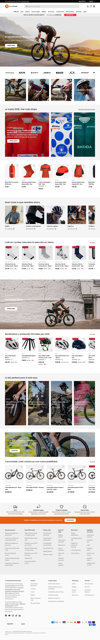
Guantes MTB (28, 558)
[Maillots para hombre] (14, 215)
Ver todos (92, 242)
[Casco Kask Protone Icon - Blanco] (62, 344)
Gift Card (87, 587)
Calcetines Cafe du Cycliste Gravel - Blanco (11, 265)
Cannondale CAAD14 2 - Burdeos (35, 487)
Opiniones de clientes (54, 598)
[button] (94, 6)
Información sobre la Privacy (56, 592)
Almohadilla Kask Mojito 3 (29, 355)
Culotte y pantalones (33, 226)
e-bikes (10, 593)
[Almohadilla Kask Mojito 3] (29, 344)
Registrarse (70, 520)
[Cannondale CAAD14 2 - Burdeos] (35, 474)
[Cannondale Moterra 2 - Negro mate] (14, 474)
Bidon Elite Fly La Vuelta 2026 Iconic (11, 183)
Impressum (75, 595)
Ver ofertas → (70, 15)
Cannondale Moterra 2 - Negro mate (13, 488)
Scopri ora (15, 450)
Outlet (73, 583)
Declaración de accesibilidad (56, 601)
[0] (91, 6)
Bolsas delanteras (48, 548)
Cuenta (33, 592)
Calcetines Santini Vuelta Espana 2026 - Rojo (29, 183)
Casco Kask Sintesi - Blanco (10, 356)
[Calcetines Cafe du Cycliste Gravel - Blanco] (12, 253)
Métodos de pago (35, 603)
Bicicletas (79, 11)
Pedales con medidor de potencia (74, 545)
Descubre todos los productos (86, 109)
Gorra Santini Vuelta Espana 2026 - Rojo (60, 183)
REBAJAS (16, 11)
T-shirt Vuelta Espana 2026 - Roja (44, 183)
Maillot (7, 226)
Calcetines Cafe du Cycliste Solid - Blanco (28, 265)
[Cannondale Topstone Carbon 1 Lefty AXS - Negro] (56, 474)
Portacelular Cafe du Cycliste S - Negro (94, 265)
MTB (6, 593)
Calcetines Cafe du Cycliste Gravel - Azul (77, 265)
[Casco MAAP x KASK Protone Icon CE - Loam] (45, 344)
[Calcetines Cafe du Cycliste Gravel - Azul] (79, 253)
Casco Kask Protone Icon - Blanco (62, 356)
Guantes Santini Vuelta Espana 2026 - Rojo (78, 183)
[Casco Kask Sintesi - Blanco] (12, 344)
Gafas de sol (61, 545)
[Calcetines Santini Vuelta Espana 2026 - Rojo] (29, 171)
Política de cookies (53, 595)
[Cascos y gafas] (56, 215)
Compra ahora (11, 45)
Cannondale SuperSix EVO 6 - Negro (76, 488)
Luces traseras (75, 553)
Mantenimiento (70, 11)
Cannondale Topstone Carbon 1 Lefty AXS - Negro (55, 488)
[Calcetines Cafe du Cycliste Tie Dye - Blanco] (62, 253)
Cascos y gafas (36, 11)
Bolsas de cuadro (48, 554)
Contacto (33, 588)
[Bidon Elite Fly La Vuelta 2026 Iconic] (12, 171)
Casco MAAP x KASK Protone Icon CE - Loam (44, 356)
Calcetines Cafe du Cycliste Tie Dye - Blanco (62, 265)
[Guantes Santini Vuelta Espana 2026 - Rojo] (79, 171)
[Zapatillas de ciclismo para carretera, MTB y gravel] (77, 215)
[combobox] (51, 6)
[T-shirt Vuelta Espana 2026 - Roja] (45, 171)
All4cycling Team (89, 595)
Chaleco (91, 226)
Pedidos (33, 595)
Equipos (27, 11)
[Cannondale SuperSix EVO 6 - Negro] (77, 474)
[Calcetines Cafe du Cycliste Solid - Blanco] (29, 253)
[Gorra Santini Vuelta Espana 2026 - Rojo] (62, 171)
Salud (84, 11)
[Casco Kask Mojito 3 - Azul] (79, 344)
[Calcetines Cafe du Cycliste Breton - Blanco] (45, 253)
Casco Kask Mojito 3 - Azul (78, 356)
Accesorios (51, 11)
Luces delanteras (76, 550)
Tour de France (14, 603)
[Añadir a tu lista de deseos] (17, 166)
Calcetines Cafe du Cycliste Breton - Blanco (45, 265)
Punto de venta (89, 583)
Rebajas (74, 587)
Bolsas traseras (47, 551)
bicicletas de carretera (17, 591)
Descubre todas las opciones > (33, 1)
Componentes (60, 11)
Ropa (22, 11)
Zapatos (44, 11)
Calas (88, 545)
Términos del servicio (54, 583)
